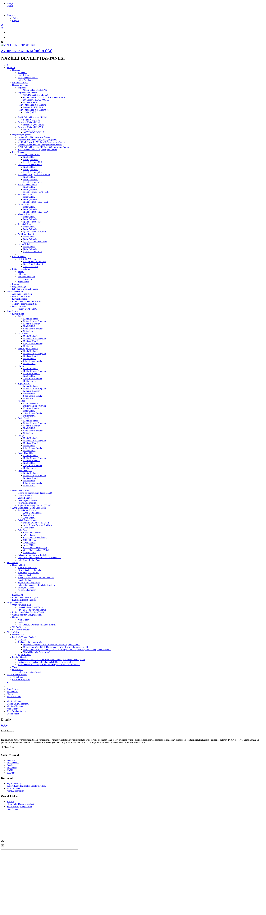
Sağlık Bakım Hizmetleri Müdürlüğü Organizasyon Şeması (43, 147)
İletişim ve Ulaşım (14, 602)
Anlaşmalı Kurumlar (27, 590)
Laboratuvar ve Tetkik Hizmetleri (26, 301)
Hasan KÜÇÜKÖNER (33, 125)
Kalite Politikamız (25, 80)
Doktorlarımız (29, 331)
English (10, 6)
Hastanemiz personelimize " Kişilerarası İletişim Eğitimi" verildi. (51, 644)
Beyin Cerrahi (24, 418)
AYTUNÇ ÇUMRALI (33, 132)
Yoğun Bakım (24, 383)
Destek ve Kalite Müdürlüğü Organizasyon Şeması (40, 144)
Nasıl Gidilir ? (29, 358)
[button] (11, 15)
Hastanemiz (17, 70)
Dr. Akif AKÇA (30, 102)
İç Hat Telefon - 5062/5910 (35, 232)
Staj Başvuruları (25, 279)
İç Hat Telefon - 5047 (32, 222)
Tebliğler (10, 772)
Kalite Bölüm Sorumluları (34, 261)
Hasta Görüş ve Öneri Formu (30, 607)
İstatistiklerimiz (29, 515)
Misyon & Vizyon (20, 82)
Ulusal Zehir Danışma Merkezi (20, 804)
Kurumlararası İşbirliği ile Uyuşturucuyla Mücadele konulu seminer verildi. (56, 647)
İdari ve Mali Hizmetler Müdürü (32, 105)
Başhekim (22, 87)
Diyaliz (21, 366)
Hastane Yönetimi (20, 85)
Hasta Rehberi (18, 565)
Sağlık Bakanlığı (14, 783)
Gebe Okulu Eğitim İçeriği (35, 537)
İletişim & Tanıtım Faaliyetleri (25, 637)
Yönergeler (11, 767)
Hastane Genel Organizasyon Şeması (34, 137)
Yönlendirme (12, 562)
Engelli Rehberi (24, 580)
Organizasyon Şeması (21, 134)
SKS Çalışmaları (30, 266)
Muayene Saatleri (25, 575)
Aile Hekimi (23, 334)
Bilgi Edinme (12, 809)
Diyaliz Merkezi (25, 495)
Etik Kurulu (23, 274)
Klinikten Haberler (31, 324)
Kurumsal (11, 67)
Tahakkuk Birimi (25, 224)
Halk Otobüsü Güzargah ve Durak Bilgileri (37, 625)
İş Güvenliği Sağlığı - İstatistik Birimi (34, 174)
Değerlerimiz (23, 75)
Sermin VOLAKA (31, 120)
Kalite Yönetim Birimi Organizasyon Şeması (37, 149)
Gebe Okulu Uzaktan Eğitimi (36, 550)
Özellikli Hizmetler (20, 490)
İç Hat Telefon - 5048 (32, 251)
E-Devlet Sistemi (14, 788)
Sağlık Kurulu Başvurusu (29, 582)
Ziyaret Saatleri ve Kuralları (30, 570)
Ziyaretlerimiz (29, 542)
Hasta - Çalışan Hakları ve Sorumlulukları (36, 577)
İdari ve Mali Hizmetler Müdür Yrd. (33, 110)
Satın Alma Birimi (26, 194)
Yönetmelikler (13, 762)
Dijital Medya (13, 632)
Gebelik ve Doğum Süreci (29, 672)
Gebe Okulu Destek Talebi (35, 547)
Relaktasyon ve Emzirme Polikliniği (33, 555)
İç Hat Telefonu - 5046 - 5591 (36, 192)
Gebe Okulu (23, 530)
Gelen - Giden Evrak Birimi (30, 164)
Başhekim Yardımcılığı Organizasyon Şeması (37, 139)
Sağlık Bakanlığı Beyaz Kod (19, 806)
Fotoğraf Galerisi (19, 657)
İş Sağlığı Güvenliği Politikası (25, 289)
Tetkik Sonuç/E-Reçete (17, 674)
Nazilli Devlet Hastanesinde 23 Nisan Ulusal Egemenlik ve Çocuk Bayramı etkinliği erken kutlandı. (67, 649)
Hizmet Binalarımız (15, 291)
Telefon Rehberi (19, 627)
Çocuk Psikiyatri (25, 470)
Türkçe (10, 3)
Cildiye (21, 435)
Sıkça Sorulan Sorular (32, 329)
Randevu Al (17, 595)
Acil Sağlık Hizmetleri (22, 294)
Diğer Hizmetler (19, 306)
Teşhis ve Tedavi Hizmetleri (24, 304)
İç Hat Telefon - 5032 (32, 172)
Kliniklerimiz (18, 314)
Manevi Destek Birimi (27, 309)
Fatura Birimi (23, 204)
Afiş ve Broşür (29, 535)
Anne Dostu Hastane (27, 510)
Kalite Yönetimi (19, 256)
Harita (20, 622)
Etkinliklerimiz (29, 540)
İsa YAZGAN (29, 130)
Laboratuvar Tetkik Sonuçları (25, 597)
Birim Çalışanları (30, 159)
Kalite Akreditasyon (15, 791)
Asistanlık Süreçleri (26, 276)
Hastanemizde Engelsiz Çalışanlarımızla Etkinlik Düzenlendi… (45, 662)
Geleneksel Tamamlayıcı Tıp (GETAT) (35, 493)
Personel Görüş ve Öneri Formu (32, 610)
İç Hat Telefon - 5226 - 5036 (35, 212)
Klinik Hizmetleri (19, 299)
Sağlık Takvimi (24, 654)
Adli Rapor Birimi (26, 234)
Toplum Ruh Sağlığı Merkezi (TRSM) (34, 505)
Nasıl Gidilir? (29, 157)
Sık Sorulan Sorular (20, 630)
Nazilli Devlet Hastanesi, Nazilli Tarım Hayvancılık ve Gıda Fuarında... (49, 664)
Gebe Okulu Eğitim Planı (29, 560)
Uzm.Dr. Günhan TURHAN (36, 95)
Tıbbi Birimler (13, 311)
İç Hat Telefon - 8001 (32, 162)
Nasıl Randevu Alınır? (27, 567)
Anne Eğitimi (29, 518)
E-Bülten (22, 639)
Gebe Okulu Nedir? (32, 533)
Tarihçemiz (22, 72)
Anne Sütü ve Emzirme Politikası (37, 525)
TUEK (21, 271)
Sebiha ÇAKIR (30, 112)
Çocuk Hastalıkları (26, 453)
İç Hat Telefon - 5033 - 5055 (35, 202)
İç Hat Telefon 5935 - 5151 (35, 241)
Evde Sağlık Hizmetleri (28, 348)
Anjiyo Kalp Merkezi (27, 503)
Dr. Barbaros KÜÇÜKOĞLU (36, 100)
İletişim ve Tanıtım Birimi (29, 154)
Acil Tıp (21, 316)
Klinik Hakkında (30, 319)
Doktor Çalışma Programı (34, 321)
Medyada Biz (18, 634)
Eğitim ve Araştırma (21, 269)
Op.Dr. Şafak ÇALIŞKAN (35, 90)
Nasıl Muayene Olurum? (28, 572)
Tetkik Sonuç (18, 677)
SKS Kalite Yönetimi (27, 259)
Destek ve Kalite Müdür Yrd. (30, 127)
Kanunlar (11, 760)
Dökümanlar (17, 669)
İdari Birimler (18, 152)
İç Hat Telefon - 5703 (32, 182)
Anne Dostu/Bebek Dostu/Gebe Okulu (29, 508)
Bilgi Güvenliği (19, 286)
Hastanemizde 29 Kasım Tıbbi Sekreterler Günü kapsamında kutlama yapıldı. (51, 659)
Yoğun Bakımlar (25, 498)
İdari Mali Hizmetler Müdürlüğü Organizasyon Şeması (41, 142)
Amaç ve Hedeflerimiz (28, 77)
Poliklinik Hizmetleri (21, 296)
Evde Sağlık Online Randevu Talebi (28, 612)
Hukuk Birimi (24, 244)
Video (14, 667)
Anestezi (21, 401)
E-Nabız (10, 801)
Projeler (15, 284)
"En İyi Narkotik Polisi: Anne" (36, 652)
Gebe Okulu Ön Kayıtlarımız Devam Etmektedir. (39, 557)
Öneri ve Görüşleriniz (21, 605)
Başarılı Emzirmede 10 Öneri (36, 523)
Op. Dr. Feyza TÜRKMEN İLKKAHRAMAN (44, 97)
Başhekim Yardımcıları (28, 92)
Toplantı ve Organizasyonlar (30, 642)
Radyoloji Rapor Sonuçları (24, 600)
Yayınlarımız (23, 281)
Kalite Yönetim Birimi (27, 184)
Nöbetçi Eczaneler (26, 587)
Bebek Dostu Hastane (27, 520)
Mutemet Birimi (25, 214)
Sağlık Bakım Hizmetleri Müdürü (32, 117)
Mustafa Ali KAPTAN (33, 107)
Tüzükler (11, 770)
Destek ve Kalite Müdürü (29, 122)
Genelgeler (11, 765)
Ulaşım (15, 617)
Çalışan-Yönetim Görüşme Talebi (27, 615)
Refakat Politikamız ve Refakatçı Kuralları (36, 585)
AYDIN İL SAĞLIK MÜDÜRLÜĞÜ (26, 51)
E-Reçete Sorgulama (21, 679)
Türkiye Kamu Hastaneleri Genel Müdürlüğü (26, 786)
